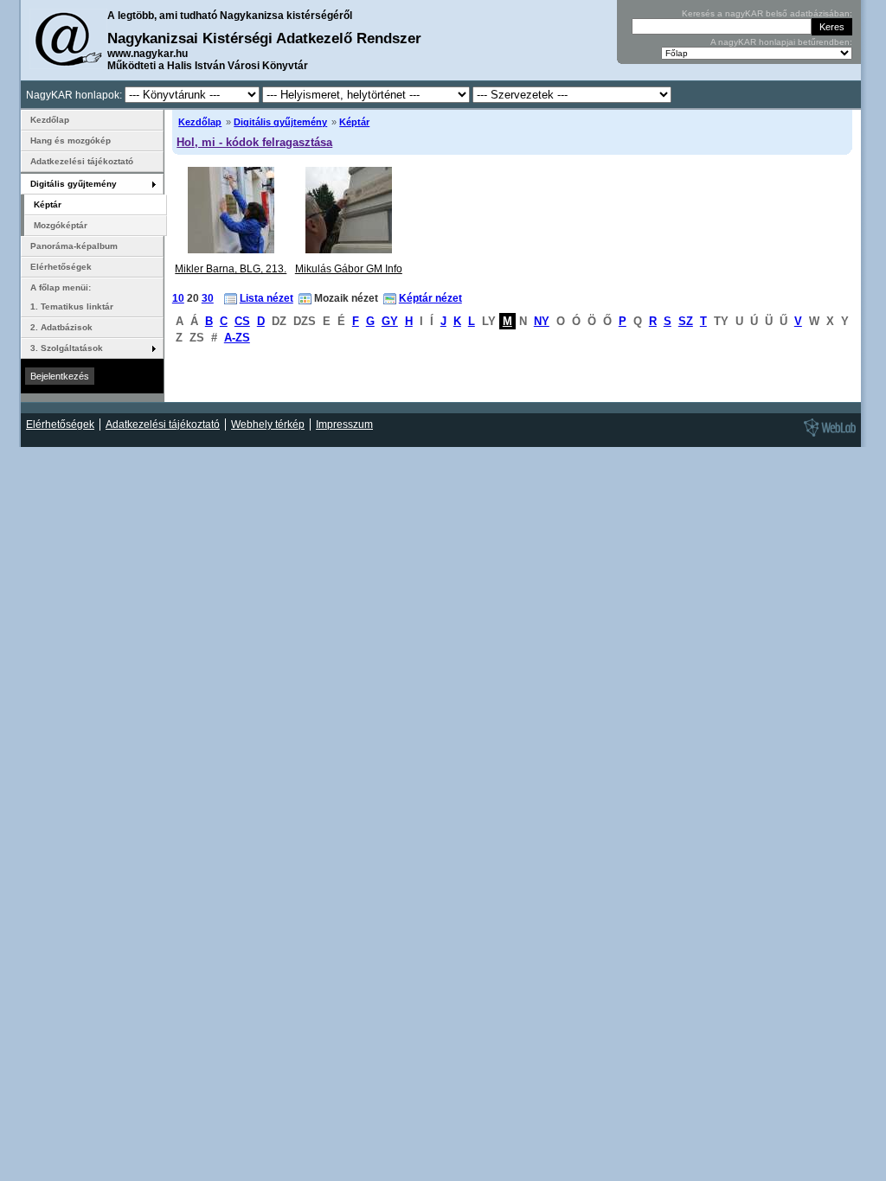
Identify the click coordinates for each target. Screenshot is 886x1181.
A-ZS (237, 337)
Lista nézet (266, 298)
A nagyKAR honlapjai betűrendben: (781, 42)
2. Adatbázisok (61, 327)
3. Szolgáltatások (66, 348)
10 (178, 298)
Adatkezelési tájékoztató (81, 161)
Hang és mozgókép (70, 140)
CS (242, 321)
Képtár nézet (430, 298)
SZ (685, 321)
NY (541, 321)
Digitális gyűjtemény (280, 122)
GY (390, 321)
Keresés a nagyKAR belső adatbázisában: (767, 13)
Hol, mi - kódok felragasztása (254, 142)
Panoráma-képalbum (74, 246)
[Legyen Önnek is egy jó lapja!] (827, 436)
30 (208, 298)
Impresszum (344, 424)
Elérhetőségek (61, 266)
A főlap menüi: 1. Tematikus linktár (71, 297)
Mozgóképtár (60, 225)
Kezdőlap (200, 122)
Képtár (354, 122)
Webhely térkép (268, 424)
